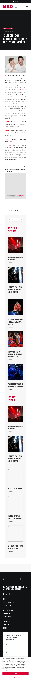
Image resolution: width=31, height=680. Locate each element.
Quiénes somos (7, 602)
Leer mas (11, 262)
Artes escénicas (7, 28)
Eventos (5, 613)
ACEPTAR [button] (15, 673)
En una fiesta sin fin (15, 488)
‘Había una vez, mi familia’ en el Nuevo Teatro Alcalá (15, 354)
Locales (5, 621)
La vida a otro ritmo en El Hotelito (15, 547)
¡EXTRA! (5, 628)
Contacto (6, 605)
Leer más (4, 671)
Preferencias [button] (15, 677)
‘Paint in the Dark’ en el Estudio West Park (15, 385)
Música (5, 625)
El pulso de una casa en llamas (15, 258)
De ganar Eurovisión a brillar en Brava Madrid (15, 322)
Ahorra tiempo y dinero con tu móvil (15, 517)
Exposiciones (7, 617)
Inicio (4, 599)
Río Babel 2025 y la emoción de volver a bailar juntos (15, 289)
